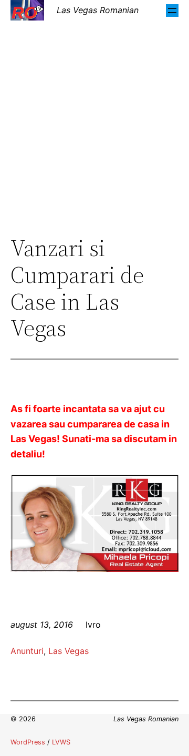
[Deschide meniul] (172, 10)
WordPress (27, 742)
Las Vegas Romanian (98, 10)
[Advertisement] (94, 127)
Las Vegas (68, 651)
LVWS (61, 742)
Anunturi (27, 651)
